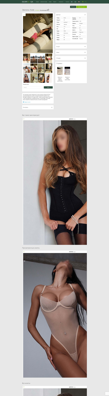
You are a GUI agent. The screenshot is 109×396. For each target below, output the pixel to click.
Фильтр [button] (73, 6)
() (83, 1)
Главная (37, 1)
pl (79, 1)
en (72, 1)
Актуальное (61, 1)
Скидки (50, 1)
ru (76, 1)
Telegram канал (27, 102)
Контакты (67, 1)
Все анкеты (26, 383)
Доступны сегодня (44, 1)
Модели (54, 1)
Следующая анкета (81, 6)
